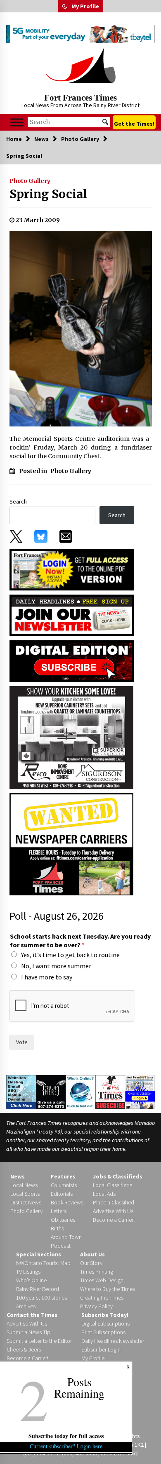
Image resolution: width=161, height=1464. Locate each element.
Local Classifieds (112, 1185)
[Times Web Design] (21, 1091)
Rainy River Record (37, 1289)
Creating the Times (101, 1297)
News (17, 1176)
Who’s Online (31, 1280)
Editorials (62, 1193)
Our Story (91, 1263)
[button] (64, 6)
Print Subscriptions (103, 1332)
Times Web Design (101, 1280)
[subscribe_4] (71, 614)
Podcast (61, 1245)
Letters (58, 1211)
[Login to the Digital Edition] (140, 1091)
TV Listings (28, 1271)
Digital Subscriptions (105, 1323)
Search (18, 501)
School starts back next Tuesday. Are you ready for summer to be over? (80, 940)
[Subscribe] (110, 1092)
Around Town (66, 1237)
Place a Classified (113, 1202)
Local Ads (104, 1193)
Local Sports (25, 1193)
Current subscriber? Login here (66, 1446)
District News (25, 1202)
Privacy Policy (96, 1306)
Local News (24, 1185)
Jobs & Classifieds (117, 1176)
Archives (26, 1306)
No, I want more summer (56, 966)
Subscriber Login (101, 1349)
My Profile (85, 6)
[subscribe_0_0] (71, 569)
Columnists (64, 1185)
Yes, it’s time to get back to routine (70, 955)
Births (57, 1228)
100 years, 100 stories (41, 1297)
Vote (22, 1042)
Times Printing (96, 1271)
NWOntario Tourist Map (43, 1263)
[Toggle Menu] (17, 122)
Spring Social (48, 194)
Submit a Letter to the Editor (39, 1341)
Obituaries (63, 1219)
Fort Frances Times (80, 98)
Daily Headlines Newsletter (112, 1341)
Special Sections (38, 1254)
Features (63, 1176)
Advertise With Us (113, 1211)
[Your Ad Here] (51, 1091)
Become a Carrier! (114, 1219)
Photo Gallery (29, 181)
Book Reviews (67, 1202)
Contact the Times (32, 1315)
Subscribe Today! (104, 1315)
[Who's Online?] (80, 1091)
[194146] (71, 736)
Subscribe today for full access (66, 1435)
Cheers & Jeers (24, 1349)
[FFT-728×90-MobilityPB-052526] (80, 34)
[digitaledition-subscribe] (71, 660)
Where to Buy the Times (107, 1289)
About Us (92, 1254)
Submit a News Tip (28, 1332)
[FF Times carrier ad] (71, 843)
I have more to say (46, 977)
